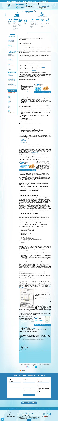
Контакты (35, 1)
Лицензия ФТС (29, 12)
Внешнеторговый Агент (12, 1)
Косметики (9, 64)
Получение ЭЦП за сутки (11, 46)
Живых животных (10, 63)
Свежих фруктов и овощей (11, 55)
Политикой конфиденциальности (33, 418)
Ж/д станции (25, 21)
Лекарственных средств (11, 65)
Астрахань (19, 24)
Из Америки (32, 24)
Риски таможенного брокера (11, 79)
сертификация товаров (11, 41)
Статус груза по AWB (10, 75)
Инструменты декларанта (11, 84)
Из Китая (42, 23)
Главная (20, 36)
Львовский (14, 26)
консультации (10, 45)
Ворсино (25, 22)
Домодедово (10, 22)
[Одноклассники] (20, 370)
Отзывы (9, 74)
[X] (24, 370)
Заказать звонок (21, 4)
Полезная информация (42, 1)
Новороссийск (20, 23)
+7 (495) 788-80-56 (32, 5)
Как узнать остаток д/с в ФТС (11, 80)
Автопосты (14, 21)
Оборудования (9, 69)
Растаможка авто (10, 37)
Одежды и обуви (10, 54)
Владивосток (20, 25)
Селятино (25, 23)
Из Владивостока (32, 26)
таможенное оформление (11, 36)
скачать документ (47, 47)
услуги (19, 1)
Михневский (14, 25)
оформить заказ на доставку (29, 402)
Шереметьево (10, 23)
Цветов (8, 68)
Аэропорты (10, 21)
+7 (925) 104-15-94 (47, 414)
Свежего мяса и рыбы (10, 60)
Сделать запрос (21, 7)
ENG (49, 5)
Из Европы (47, 23)
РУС (49, 6)
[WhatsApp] (23, 370)
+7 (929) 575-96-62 (47, 413)
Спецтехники (9, 59)
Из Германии (32, 23)
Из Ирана (36, 24)
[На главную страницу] (11, 5)
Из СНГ (36, 23)
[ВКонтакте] (19, 370)
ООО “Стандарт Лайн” (29, 11)
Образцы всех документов (27, 1)
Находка (19, 26)
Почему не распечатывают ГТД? (12, 85)
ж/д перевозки (48, 21)
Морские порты (19, 21)
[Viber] (22, 370)
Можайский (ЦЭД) (14, 23)
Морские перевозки (42, 22)
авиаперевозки (32, 21)
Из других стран (31, 27)
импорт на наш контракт (11, 40)
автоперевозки (37, 21)
